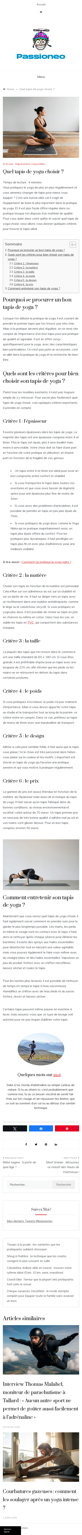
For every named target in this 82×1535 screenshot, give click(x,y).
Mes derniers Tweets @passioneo (29, 1221)
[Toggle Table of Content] (71, 244)
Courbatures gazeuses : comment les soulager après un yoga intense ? (41, 1499)
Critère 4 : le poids (24, 275)
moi (57, 1074)
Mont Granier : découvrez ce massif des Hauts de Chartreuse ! (62, 1167)
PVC (31, 622)
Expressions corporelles (30, 164)
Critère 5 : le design (25, 280)
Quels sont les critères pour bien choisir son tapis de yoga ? (41, 257)
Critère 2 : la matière (26, 267)
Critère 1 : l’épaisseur (26, 263)
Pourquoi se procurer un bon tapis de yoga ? (36, 250)
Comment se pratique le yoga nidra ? (46, 562)
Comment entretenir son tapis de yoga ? (34, 288)
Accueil (41, 4)
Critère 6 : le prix (23, 284)
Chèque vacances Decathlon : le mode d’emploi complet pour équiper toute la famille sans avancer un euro (40, 1296)
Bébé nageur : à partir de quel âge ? (19, 1164)
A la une (8, 164)
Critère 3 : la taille (24, 271)
